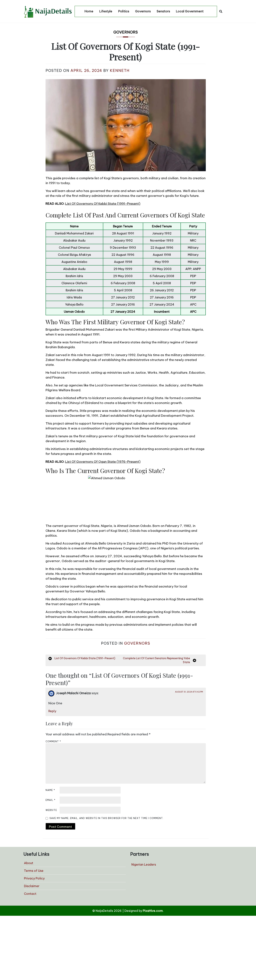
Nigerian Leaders (143, 864)
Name (50, 790)
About (28, 863)
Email (50, 800)
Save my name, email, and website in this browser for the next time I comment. (106, 818)
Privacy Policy (34, 878)
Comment (53, 741)
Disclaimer (31, 886)
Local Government (190, 11)
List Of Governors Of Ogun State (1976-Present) (103, 462)
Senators (163, 11)
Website (51, 810)
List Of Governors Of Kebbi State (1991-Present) (102, 204)
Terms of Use (33, 871)
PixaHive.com (153, 911)
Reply (52, 711)
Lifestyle (105, 11)
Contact (30, 894)
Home (89, 11)
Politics (123, 11)
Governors (143, 11)
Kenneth (119, 70)
